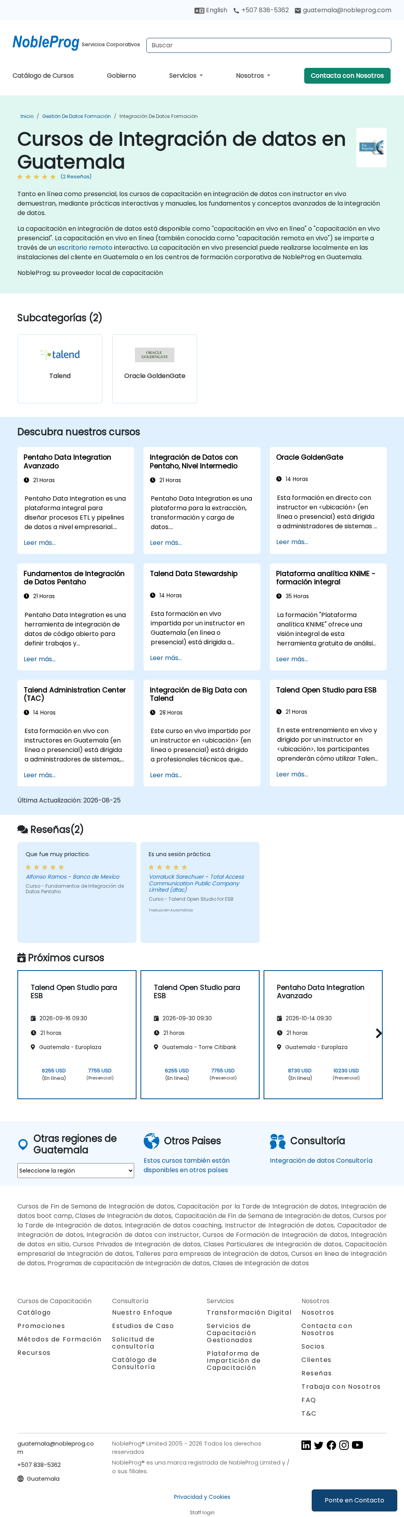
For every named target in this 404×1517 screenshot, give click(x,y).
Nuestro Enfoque (142, 1312)
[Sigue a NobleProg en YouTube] (357, 1444)
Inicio (27, 116)
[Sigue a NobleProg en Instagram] (344, 1444)
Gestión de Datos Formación (76, 116)
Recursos (34, 1352)
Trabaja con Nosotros (341, 1386)
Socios (313, 1346)
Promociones (41, 1325)
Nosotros (251, 75)
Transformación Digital (249, 1312)
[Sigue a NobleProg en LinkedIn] (306, 1444)
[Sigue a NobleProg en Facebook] (331, 1444)
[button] (377, 1033)
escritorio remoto (85, 247)
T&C (309, 1413)
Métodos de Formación (59, 1339)
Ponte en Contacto (354, 1500)
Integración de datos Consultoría (321, 1160)
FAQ (308, 1400)
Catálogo (34, 1312)
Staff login (202, 1512)
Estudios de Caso (143, 1325)
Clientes (316, 1359)
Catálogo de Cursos (43, 75)
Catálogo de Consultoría (134, 1363)
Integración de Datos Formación (159, 116)
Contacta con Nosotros (347, 75)
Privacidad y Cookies (202, 1497)
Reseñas (316, 1373)
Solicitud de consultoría (133, 1343)
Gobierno (121, 75)
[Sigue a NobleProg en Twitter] (319, 1444)
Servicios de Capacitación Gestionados (231, 1333)
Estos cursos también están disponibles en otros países (187, 1165)
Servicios (183, 75)
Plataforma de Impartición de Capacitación (234, 1360)
